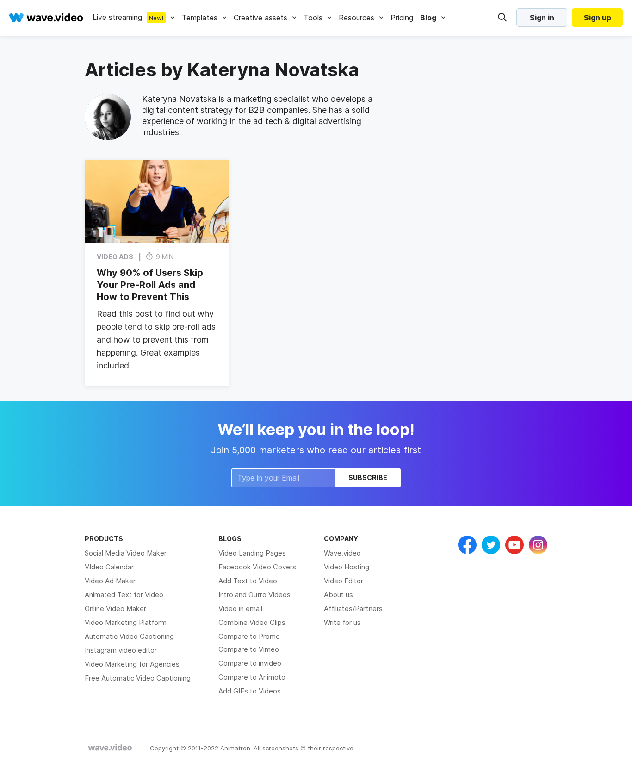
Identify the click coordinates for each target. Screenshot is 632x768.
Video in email (240, 608)
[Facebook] (467, 545)
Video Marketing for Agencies (132, 664)
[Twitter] (491, 545)
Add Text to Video (247, 580)
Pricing (401, 17)
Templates (199, 17)
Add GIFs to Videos (249, 691)
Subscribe (367, 477)
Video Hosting (346, 566)
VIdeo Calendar (109, 566)
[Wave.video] (46, 18)
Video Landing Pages (252, 553)
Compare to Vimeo (248, 649)
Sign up (597, 17)
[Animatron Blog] (110, 748)
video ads (115, 256)
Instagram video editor (121, 650)
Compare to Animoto (251, 677)
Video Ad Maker (110, 580)
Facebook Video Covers (257, 566)
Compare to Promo (249, 636)
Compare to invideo (249, 663)
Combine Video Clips (251, 622)
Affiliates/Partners (353, 608)
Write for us (342, 622)
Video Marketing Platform (126, 622)
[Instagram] (538, 545)
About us (338, 594)
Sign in (542, 17)
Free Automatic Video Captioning (138, 678)
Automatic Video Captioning (129, 636)
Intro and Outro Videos (254, 594)
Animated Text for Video (124, 594)
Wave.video (342, 553)
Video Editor (343, 580)
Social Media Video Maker (126, 553)
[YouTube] (514, 545)
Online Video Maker (115, 608)
